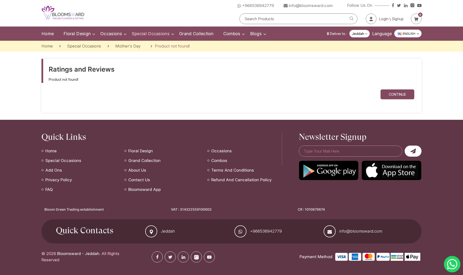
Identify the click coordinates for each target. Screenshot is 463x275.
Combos (231, 33)
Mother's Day (128, 46)
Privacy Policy (58, 179)
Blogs (256, 33)
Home (47, 33)
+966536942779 (266, 231)
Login (383, 18)
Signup (398, 18)
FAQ (49, 189)
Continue (397, 94)
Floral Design (77, 33)
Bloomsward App (144, 189)
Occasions (111, 33)
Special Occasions (151, 33)
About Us (137, 170)
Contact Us (139, 179)
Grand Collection (196, 33)
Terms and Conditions (232, 170)
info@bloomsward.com (360, 231)
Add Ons (53, 170)
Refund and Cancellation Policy (241, 179)
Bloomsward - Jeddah (78, 253)
